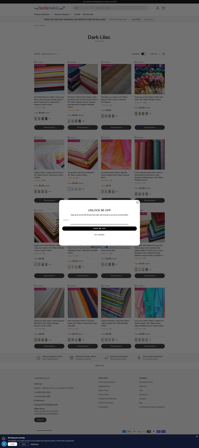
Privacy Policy (61, 441)
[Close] (197, 436)
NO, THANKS (99, 235)
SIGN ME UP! (99, 228)
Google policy (70, 441)
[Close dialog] (137, 202)
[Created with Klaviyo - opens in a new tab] (99, 247)
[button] (4, 443)
